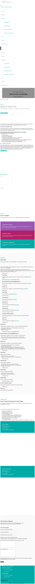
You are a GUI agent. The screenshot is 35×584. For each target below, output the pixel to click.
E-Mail (18, 129)
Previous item (2, 99)
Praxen (3, 40)
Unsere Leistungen (3, 150)
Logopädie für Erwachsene (8, 29)
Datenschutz (6, 583)
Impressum (2, 583)
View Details (29, 283)
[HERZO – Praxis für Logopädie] (5, 6)
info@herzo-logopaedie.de (6, 2)
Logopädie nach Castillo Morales (9, 74)
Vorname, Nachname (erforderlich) (6, 529)
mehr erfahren (18, 97)
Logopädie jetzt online (4, 113)
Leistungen (3, 18)
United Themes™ (27, 583)
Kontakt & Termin (4, 85)
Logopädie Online (6, 22)
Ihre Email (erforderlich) (4, 532)
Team (3, 36)
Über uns (3, 14)
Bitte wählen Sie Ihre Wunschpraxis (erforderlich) (13, 538)
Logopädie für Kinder (7, 25)
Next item (7, 99)
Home (3, 11)
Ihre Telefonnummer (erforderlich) (6, 534)
